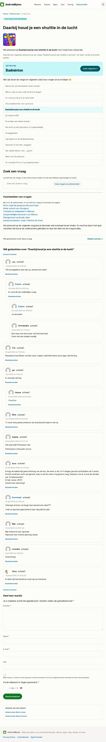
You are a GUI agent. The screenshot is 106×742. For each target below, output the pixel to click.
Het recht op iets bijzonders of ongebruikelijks (24, 127)
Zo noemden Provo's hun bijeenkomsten (22, 162)
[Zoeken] (103, 4)
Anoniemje (17, 497)
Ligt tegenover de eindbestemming (19, 139)
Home (5, 14)
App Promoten (36, 737)
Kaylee (18, 284)
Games (47, 4)
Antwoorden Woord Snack (16, 716)
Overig (70, 4)
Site (4, 662)
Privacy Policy (9, 737)
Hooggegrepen (11, 133)
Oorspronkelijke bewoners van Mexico (20, 214)
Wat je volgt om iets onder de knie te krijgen (23, 92)
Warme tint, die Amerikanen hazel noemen (22, 86)
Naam (6, 636)
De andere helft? (12, 115)
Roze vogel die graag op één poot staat (21, 205)
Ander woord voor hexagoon (16, 208)
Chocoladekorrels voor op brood (19, 104)
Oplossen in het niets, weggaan (18, 145)
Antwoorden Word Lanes (15, 712)
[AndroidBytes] (2, 4)
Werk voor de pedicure (14, 157)
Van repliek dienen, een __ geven (18, 151)
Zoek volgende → (90, 69)
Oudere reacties (10, 254)
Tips (62, 4)
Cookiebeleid (23, 737)
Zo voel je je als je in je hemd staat (19, 98)
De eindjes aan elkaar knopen (17, 121)
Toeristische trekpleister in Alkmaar (18, 211)
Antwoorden (81, 4)
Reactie (7, 606)
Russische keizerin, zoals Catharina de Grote (23, 220)
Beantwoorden (11, 274)
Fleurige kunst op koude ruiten (16, 217)
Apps (55, 4)
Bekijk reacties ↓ (95, 239)
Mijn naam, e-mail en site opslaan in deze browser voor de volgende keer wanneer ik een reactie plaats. (46, 677)
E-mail (6, 649)
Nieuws (37, 4)
